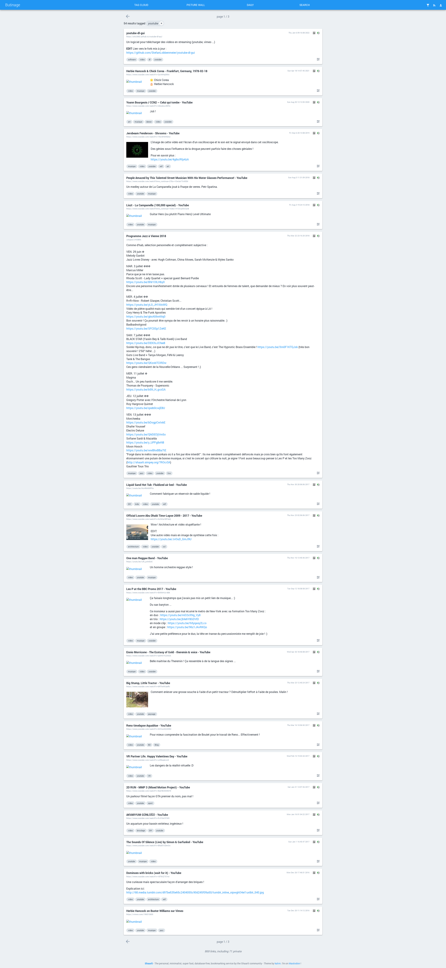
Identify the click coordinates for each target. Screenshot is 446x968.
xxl (164, 546)
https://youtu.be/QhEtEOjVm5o (146, 434)
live (169, 473)
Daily (250, 5)
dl (149, 59)
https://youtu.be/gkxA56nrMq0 (145, 316)
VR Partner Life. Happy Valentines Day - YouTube (156, 756)
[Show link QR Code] (318, 59)
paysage (151, 714)
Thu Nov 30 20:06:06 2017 (298, 484)
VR (149, 775)
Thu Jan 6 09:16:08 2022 (299, 32)
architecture (133, 546)
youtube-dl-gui (135, 33)
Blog (157, 744)
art (129, 121)
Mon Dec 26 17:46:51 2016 (298, 872)
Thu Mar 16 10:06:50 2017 (298, 725)
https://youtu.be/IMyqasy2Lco (187, 623)
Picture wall (196, 5)
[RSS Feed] (434, 5)
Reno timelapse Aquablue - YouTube (148, 725)
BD (149, 744)
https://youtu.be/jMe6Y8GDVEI (179, 619)
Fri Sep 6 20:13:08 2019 (299, 133)
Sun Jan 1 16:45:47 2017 (298, 841)
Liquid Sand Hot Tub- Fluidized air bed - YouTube (156, 484)
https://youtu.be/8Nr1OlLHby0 (145, 282)
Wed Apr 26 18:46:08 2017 (298, 651)
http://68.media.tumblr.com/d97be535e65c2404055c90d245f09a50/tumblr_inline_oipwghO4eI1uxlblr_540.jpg (195, 892)
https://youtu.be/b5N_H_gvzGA (146, 389)
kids (137, 504)
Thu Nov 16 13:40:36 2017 (298, 557)
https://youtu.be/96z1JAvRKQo (187, 627)
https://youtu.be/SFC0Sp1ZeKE (146, 328)
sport (150, 803)
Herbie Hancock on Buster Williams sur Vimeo (154, 910)
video (142, 59)
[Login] (440, 5)
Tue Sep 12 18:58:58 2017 (298, 588)
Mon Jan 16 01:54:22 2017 (298, 814)
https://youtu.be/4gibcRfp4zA (170, 159)
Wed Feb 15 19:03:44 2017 (298, 756)
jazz (141, 473)
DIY (129, 504)
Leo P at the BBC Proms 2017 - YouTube (151, 589)
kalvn (278, 963)
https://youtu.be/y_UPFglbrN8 (145, 442)
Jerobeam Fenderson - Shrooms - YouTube (152, 133)
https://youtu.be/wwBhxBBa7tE (146, 450)
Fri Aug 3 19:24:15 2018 (299, 204)
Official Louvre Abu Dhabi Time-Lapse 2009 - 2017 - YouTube (164, 515)
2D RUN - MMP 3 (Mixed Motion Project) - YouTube (158, 787)
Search (304, 5)
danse (149, 121)
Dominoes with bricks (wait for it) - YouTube (153, 872)
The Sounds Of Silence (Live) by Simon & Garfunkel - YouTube (164, 842)
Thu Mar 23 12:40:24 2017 (298, 682)
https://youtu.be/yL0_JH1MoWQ (146, 304)
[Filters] (427, 5)
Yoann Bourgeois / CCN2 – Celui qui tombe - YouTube (159, 102)
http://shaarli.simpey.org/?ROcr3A (148, 462)
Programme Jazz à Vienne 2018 (146, 236)
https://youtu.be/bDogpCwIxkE (145, 422)
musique (140, 91)
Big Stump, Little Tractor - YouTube (148, 683)
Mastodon (294, 963)
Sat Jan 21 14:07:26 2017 (298, 787)
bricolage (141, 830)
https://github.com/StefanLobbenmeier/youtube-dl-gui (160, 52)
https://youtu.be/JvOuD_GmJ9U (171, 539)
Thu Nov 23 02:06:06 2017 (298, 515)
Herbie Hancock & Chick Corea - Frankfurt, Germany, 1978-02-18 (166, 71)
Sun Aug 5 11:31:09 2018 (298, 177)
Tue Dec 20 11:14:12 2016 (298, 910)
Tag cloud (141, 5)
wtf (161, 166)
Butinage (12, 4)
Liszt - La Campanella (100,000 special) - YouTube (157, 205)
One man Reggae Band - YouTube (147, 558)
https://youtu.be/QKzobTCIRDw (146, 363)
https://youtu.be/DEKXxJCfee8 (145, 343)
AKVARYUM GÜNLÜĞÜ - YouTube (147, 814)
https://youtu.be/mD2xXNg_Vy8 (180, 615)
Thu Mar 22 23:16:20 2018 (298, 235)
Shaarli (149, 963)
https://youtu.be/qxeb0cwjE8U (145, 408)
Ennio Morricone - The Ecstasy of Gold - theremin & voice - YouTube (168, 652)
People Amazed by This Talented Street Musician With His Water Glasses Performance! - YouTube (186, 177)
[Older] (128, 16)
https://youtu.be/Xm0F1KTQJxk (277, 347)
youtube (155, 23)
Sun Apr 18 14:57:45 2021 (298, 70)
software (132, 59)
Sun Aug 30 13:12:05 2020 (298, 102)
